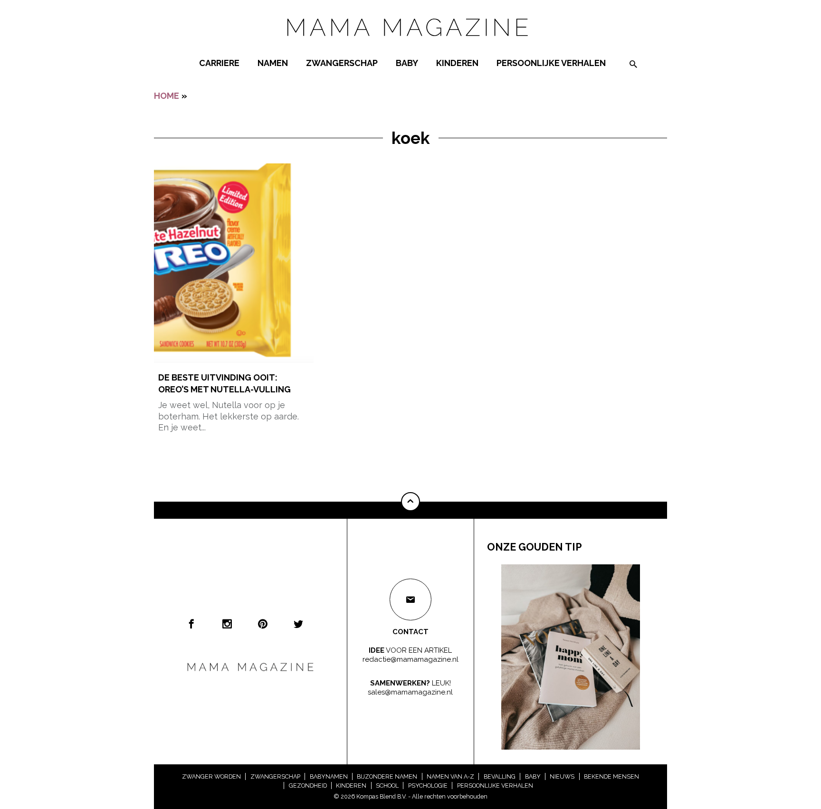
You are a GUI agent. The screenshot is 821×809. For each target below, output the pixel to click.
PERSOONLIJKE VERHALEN (551, 63)
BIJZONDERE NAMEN (387, 776)
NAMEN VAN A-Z (450, 776)
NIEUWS (562, 776)
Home (166, 96)
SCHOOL (387, 785)
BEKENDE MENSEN (611, 776)
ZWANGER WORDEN (211, 776)
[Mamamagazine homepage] (410, 45)
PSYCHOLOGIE (428, 785)
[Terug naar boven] (410, 501)
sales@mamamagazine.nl (410, 692)
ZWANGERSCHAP (342, 63)
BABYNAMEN (329, 776)
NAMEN (273, 63)
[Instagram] (227, 623)
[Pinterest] (263, 623)
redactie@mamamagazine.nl (410, 659)
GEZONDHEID (308, 785)
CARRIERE (219, 63)
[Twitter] (298, 623)
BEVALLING (500, 776)
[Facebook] (191, 623)
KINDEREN (457, 63)
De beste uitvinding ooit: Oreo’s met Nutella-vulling (224, 383)
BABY (407, 63)
